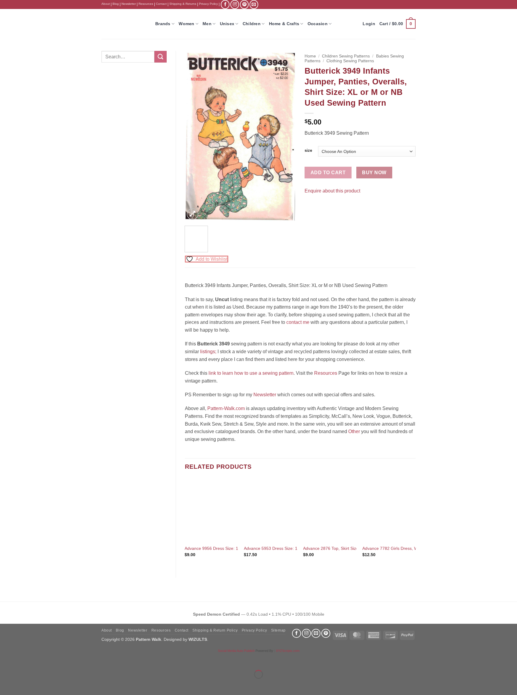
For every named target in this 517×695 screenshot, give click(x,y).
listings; (208, 351)
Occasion (318, 23)
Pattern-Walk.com (226, 408)
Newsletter (128, 3)
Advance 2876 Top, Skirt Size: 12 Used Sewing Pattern (355, 548)
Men (207, 23)
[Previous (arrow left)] (6, 685)
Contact (161, 3)
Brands (163, 23)
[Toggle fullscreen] (23, 659)
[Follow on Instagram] (234, 4)
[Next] (286, 136)
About (105, 3)
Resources (146, 3)
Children (252, 23)
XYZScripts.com (287, 650)
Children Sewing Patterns (346, 56)
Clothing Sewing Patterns (350, 61)
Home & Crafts (284, 23)
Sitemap (278, 630)
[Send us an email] (254, 4)
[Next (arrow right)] (23, 685)
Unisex (227, 23)
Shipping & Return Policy (215, 630)
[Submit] (160, 57)
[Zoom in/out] (6, 659)
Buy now (374, 172)
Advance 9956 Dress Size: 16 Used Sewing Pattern (233, 548)
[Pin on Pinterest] (321, 206)
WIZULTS (197, 639)
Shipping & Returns (182, 3)
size (308, 150)
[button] (397, 24)
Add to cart (328, 172)
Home (310, 56)
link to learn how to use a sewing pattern (251, 373)
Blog (115, 3)
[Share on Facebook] (310, 206)
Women (186, 23)
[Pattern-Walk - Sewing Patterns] (123, 24)
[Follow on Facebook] (225, 4)
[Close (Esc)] (58, 659)
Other (354, 431)
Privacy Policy (208, 3)
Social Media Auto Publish (236, 650)
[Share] (41, 659)
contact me (297, 322)
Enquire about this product (332, 190)
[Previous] (194, 136)
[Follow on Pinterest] (244, 4)
